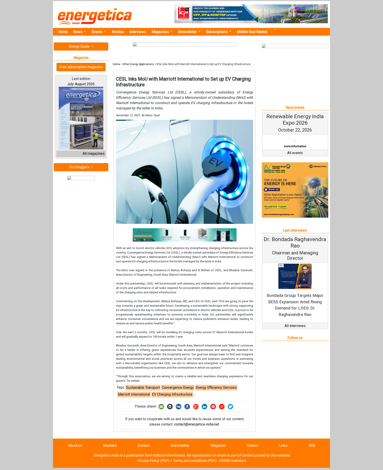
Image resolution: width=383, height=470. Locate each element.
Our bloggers (79, 167)
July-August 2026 (81, 84)
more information (295, 146)
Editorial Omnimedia (169, 455)
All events (295, 153)
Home (63, 32)
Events (97, 32)
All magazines (94, 153)
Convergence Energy (178, 387)
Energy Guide (79, 46)
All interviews (295, 326)
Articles (118, 32)
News (78, 32)
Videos (252, 445)
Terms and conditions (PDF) (194, 460)
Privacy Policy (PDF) (153, 460)
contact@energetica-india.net (196, 424)
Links (283, 445)
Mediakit (110, 445)
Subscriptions (217, 32)
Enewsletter (188, 32)
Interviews (137, 32)
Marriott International (134, 394)
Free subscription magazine (81, 67)
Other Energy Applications (138, 64)
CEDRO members (232, 460)
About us (75, 445)
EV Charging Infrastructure (172, 394)
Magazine (218, 445)
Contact (144, 445)
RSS (312, 445)
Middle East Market (252, 32)
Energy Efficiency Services (216, 387)
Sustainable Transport (143, 387)
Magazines (161, 32)
